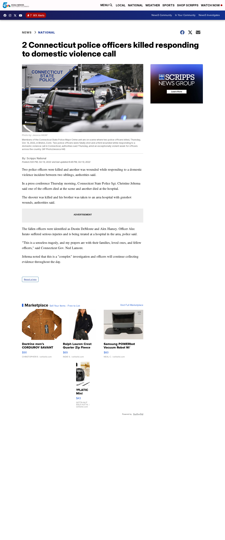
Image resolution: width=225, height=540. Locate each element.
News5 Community (162, 15)
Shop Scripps (187, 5)
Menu (105, 5)
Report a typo (30, 279)
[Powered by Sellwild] (138, 414)
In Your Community (185, 15)
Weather (152, 5)
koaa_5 (11, 15)
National (135, 5)
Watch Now (211, 5)
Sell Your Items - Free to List (65, 306)
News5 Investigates (209, 15)
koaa (16, 15)
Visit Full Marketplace (131, 305)
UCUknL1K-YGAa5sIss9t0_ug (21, 15)
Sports (168, 5)
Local (121, 5)
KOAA (6, 15)
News (27, 32)
